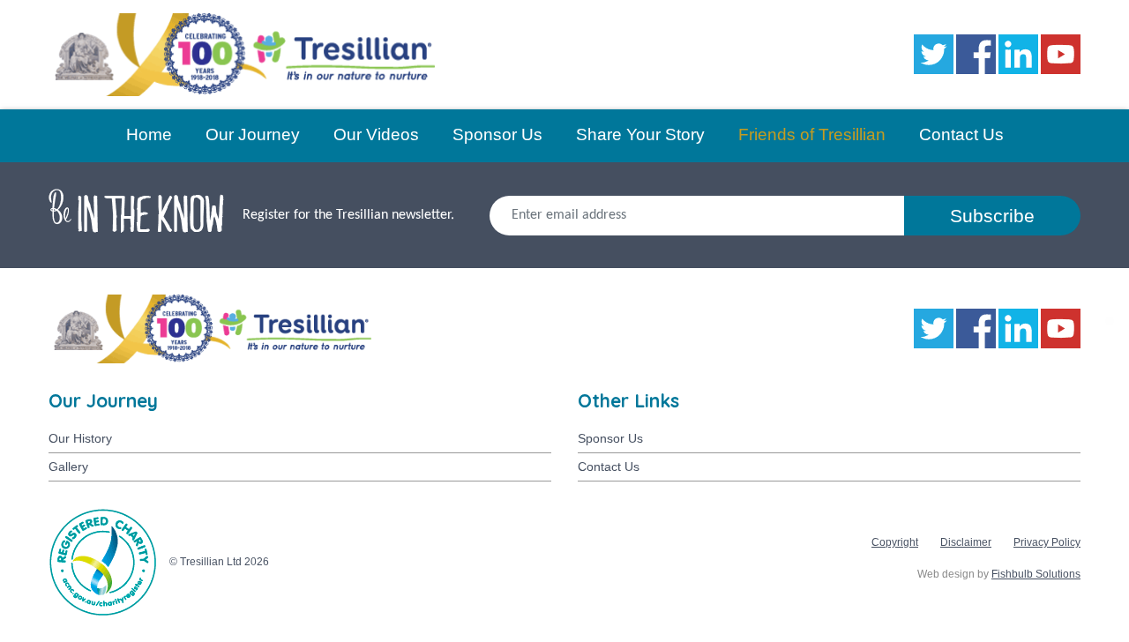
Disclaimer (965, 542)
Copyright (894, 542)
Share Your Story (640, 134)
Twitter (933, 54)
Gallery (68, 466)
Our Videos (376, 134)
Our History (80, 438)
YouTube (1060, 54)
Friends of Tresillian (812, 134)
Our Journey (253, 134)
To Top (1086, 599)
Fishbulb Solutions (1035, 574)
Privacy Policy (1046, 542)
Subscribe (992, 215)
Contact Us (961, 134)
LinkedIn (1018, 54)
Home (149, 134)
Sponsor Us (497, 134)
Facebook (976, 54)
